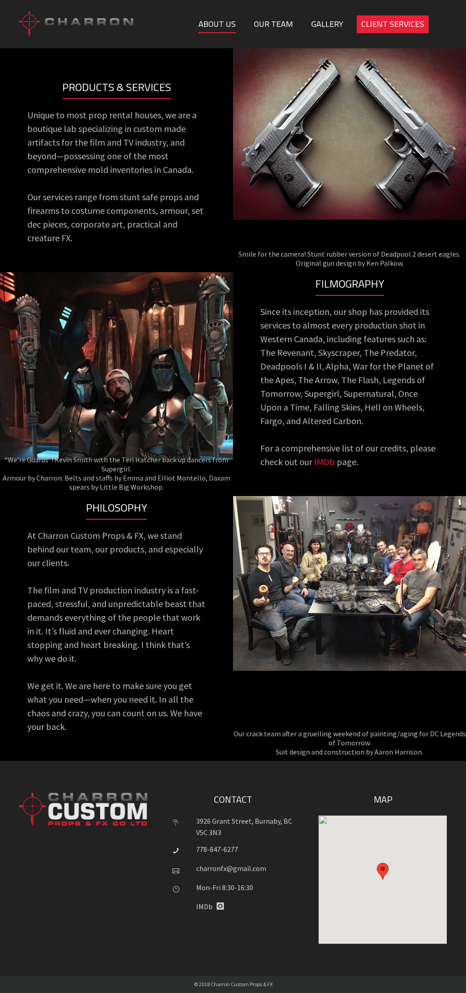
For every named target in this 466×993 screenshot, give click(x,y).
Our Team (273, 24)
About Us (217, 24)
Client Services (392, 24)
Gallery (327, 24)
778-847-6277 (217, 849)
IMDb (324, 461)
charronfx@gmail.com (231, 868)
